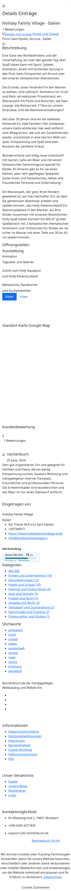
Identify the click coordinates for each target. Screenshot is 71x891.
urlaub (13, 639)
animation (15, 630)
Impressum (16, 741)
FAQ (11, 759)
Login (12, 795)
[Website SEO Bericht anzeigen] (35, 557)
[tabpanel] (35, 309)
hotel (12, 635)
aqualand (15, 671)
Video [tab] (24, 297)
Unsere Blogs (17, 786)
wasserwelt (16, 648)
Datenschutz (53, 877)
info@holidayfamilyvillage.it (28, 538)
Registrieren (17, 791)
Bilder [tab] (9, 297)
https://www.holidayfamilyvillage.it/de (35, 533)
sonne (12, 662)
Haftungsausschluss (22, 754)
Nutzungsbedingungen (25, 736)
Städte (13, 781)
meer (12, 657)
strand (13, 653)
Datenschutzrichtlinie (23, 731)
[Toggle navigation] (66, 5)
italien (12, 644)
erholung (15, 666)
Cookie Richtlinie (20, 750)
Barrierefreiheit (19, 745)
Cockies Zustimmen (36, 887)
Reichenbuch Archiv (46, 841)
